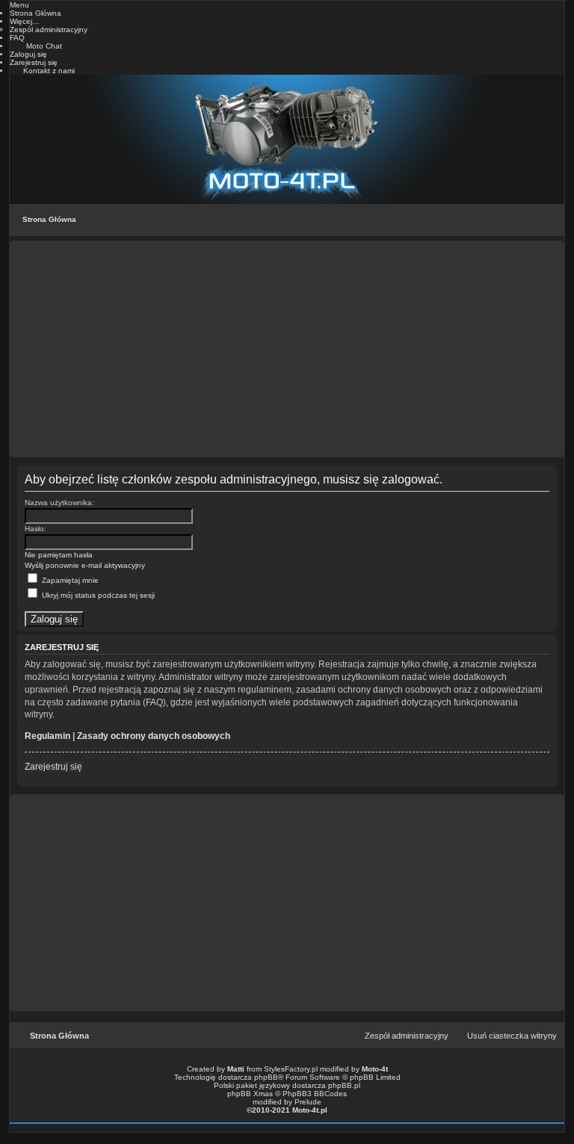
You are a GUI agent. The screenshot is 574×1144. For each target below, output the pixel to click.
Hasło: (35, 529)
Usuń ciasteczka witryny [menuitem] (512, 1035)
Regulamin (47, 736)
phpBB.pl (344, 1085)
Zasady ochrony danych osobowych (153, 736)
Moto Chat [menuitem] (44, 46)
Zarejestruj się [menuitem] (34, 62)
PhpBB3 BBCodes (315, 1093)
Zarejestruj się (53, 766)
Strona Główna (49, 219)
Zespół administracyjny (48, 29)
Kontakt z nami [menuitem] (49, 71)
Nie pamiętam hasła (59, 555)
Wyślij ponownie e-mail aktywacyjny (85, 565)
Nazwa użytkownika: (59, 502)
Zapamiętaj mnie (69, 580)
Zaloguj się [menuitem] (28, 54)
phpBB (266, 1077)
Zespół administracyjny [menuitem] (406, 1035)
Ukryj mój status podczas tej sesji (97, 595)
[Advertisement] (287, 349)
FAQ (17, 38)
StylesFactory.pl (291, 1069)
